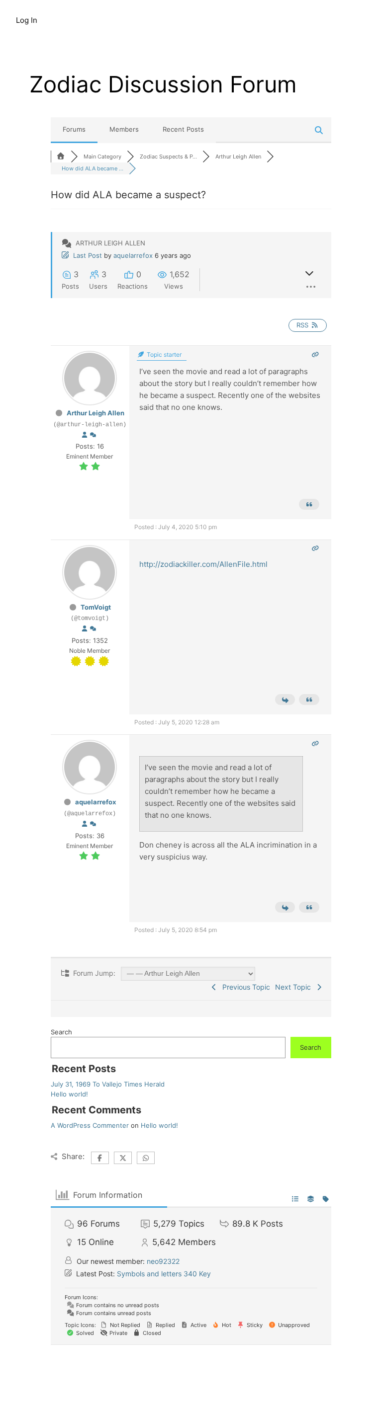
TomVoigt (96, 607)
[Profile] (84, 435)
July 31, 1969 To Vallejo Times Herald (108, 1084)
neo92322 (163, 1261)
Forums (74, 129)
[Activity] (93, 435)
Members (124, 129)
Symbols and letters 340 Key (164, 1273)
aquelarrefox (133, 255)
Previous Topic (244, 987)
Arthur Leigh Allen (95, 413)
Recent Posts (183, 129)
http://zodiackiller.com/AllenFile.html (203, 564)
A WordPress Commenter (90, 1125)
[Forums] (60, 156)
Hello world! (69, 1094)
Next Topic (295, 987)
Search (61, 1032)
